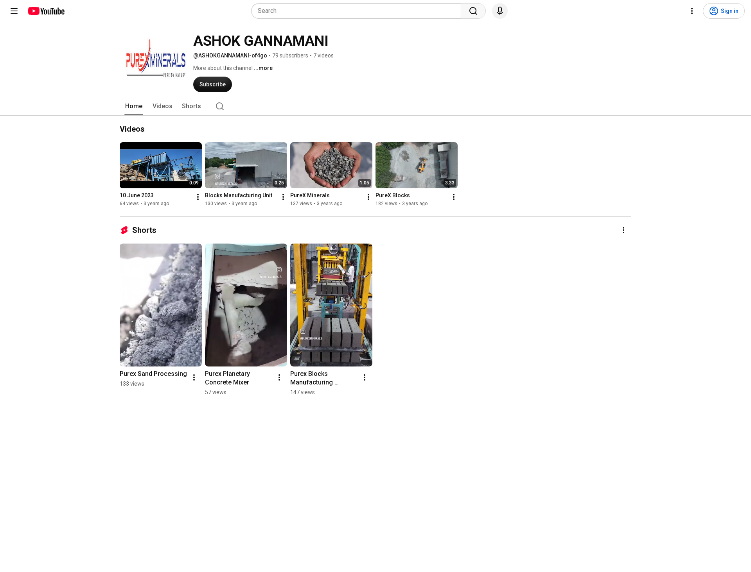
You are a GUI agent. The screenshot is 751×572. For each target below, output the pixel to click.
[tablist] (375, 106)
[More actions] (198, 197)
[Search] (473, 11)
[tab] (133, 106)
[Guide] (14, 11)
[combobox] (358, 11)
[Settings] (692, 11)
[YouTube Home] (46, 11)
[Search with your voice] (500, 11)
